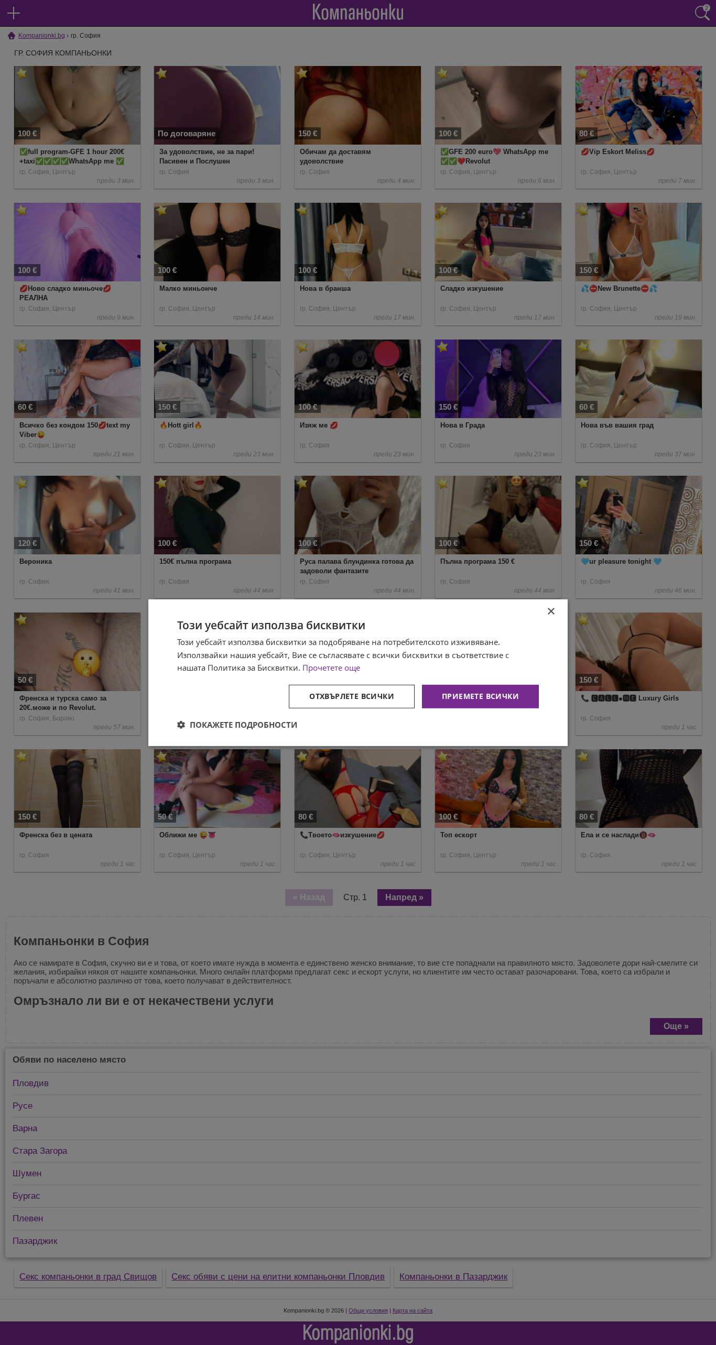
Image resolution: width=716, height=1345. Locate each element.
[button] (237, 724)
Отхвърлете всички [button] (351, 696)
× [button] (551, 611)
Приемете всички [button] (480, 696)
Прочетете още (331, 667)
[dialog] (358, 672)
